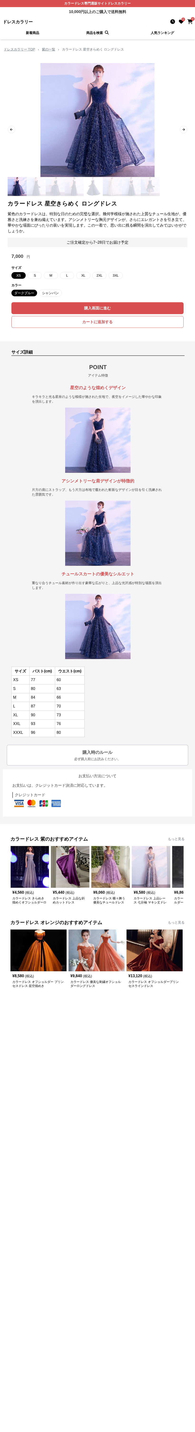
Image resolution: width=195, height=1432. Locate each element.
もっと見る (176, 839)
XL (83, 275)
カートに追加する (97, 322)
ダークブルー (24, 293)
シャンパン (50, 293)
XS (18, 275)
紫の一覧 (48, 49)
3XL (116, 275)
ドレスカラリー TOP (19, 49)
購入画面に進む (97, 308)
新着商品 (32, 33)
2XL (99, 275)
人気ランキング (162, 33)
